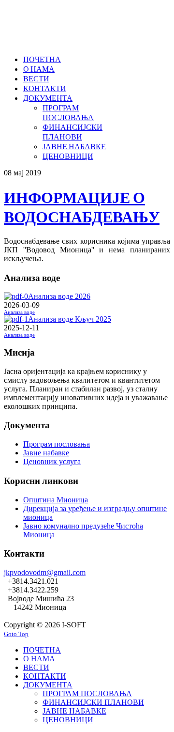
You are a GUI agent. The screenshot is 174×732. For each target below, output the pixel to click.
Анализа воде (19, 312)
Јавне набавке (46, 453)
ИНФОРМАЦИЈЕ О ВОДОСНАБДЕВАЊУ (82, 206)
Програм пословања (56, 444)
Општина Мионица (55, 500)
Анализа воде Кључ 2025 (69, 319)
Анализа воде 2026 (59, 296)
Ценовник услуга (52, 461)
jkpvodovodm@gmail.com (45, 572)
